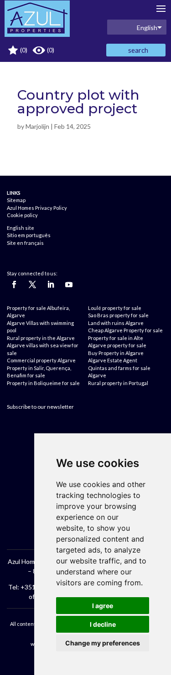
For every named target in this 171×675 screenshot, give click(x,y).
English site (20, 228)
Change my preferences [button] (102, 643)
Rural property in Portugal (118, 383)
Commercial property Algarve (41, 360)
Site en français (25, 243)
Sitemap (16, 200)
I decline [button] (103, 624)
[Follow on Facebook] (14, 284)
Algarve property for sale (117, 345)
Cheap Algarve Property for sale (125, 330)
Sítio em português (29, 235)
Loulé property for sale (114, 308)
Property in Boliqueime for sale (43, 383)
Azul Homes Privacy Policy (37, 208)
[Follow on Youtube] (69, 284)
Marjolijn (37, 126)
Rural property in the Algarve (41, 338)
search (138, 50)
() (23, 50)
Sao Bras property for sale (118, 315)
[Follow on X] (32, 284)
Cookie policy (22, 215)
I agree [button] (102, 605)
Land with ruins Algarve (116, 323)
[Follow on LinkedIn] (50, 284)
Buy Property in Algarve (116, 353)
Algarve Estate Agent (112, 360)
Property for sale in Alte (115, 338)
